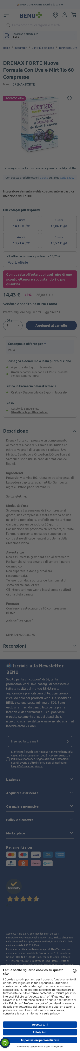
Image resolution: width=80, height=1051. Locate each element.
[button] (5, 1043)
